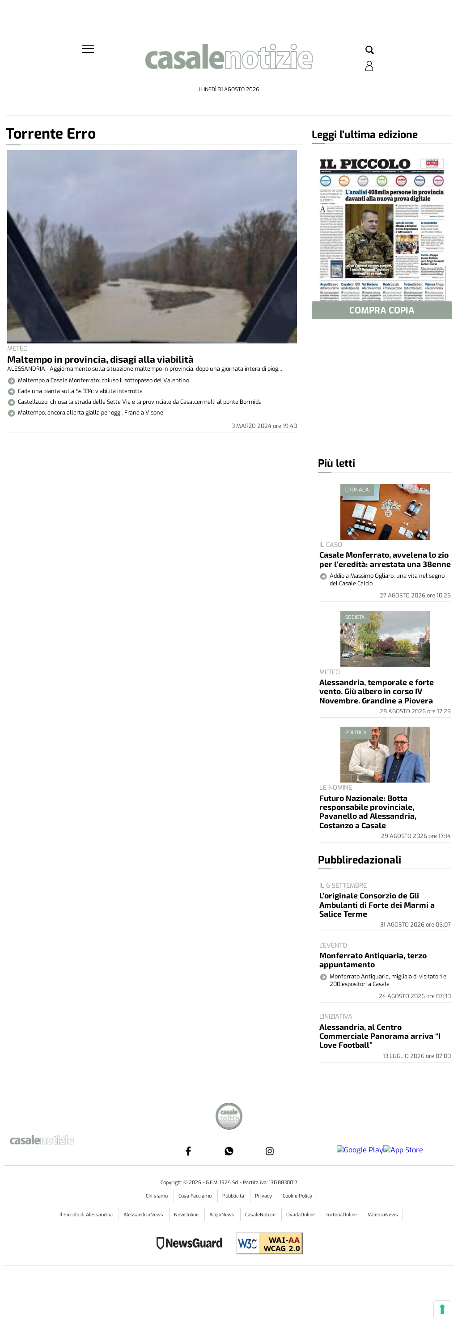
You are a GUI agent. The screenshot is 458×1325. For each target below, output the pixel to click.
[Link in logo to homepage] (229, 62)
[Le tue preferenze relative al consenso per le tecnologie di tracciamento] (442, 1309)
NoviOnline (187, 1214)
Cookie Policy (297, 1196)
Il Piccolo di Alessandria (86, 1214)
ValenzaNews (383, 1214)
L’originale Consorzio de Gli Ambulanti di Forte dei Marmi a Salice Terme (377, 904)
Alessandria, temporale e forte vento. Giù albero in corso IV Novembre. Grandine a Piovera (376, 691)
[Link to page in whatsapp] (229, 1151)
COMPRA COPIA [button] (382, 311)
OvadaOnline (301, 1214)
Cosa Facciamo (195, 1196)
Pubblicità (234, 1196)
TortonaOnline (342, 1214)
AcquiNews (222, 1214)
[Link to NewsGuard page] (192, 1244)
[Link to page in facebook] (188, 1151)
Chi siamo (157, 1196)
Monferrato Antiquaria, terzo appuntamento (373, 959)
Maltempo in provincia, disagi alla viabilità (100, 358)
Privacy (264, 1196)
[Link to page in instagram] (270, 1151)
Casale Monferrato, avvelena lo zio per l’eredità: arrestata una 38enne (385, 559)
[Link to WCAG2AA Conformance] (266, 1244)
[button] (369, 50)
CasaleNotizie (261, 1214)
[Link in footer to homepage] (229, 1117)
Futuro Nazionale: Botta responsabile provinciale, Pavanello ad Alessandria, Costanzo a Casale (367, 811)
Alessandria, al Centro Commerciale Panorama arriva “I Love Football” (380, 1036)
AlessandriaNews (144, 1214)
